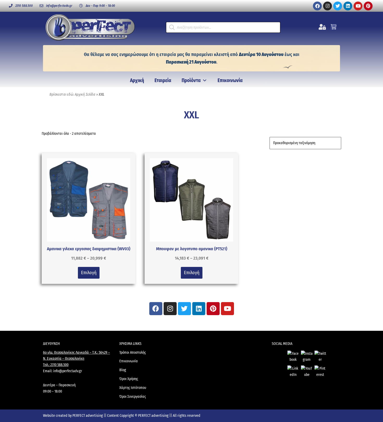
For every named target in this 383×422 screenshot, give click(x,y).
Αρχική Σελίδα (85, 94)
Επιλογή (88, 273)
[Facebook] (317, 6)
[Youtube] (358, 6)
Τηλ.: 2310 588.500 (56, 365)
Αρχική (137, 80)
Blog (122, 370)
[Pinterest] (368, 6)
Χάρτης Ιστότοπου (132, 388)
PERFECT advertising (88, 415)
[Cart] (333, 27)
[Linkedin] (347, 6)
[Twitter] (337, 6)
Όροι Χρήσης (128, 379)
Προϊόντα (191, 80)
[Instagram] (327, 6)
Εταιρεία (163, 80)
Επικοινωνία (230, 80)
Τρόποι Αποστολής (132, 352)
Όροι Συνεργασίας (132, 396)
